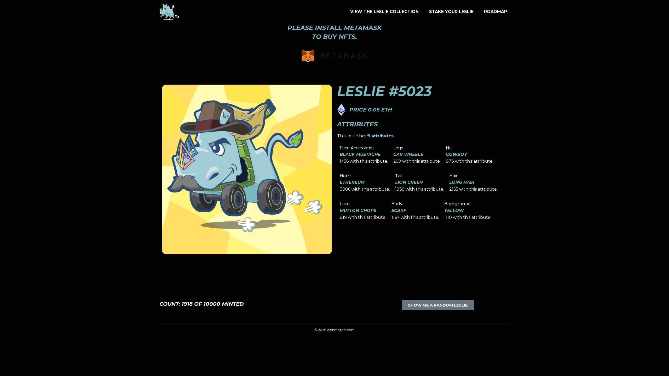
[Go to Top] (661, 368)
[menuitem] (384, 11)
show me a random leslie (438, 305)
